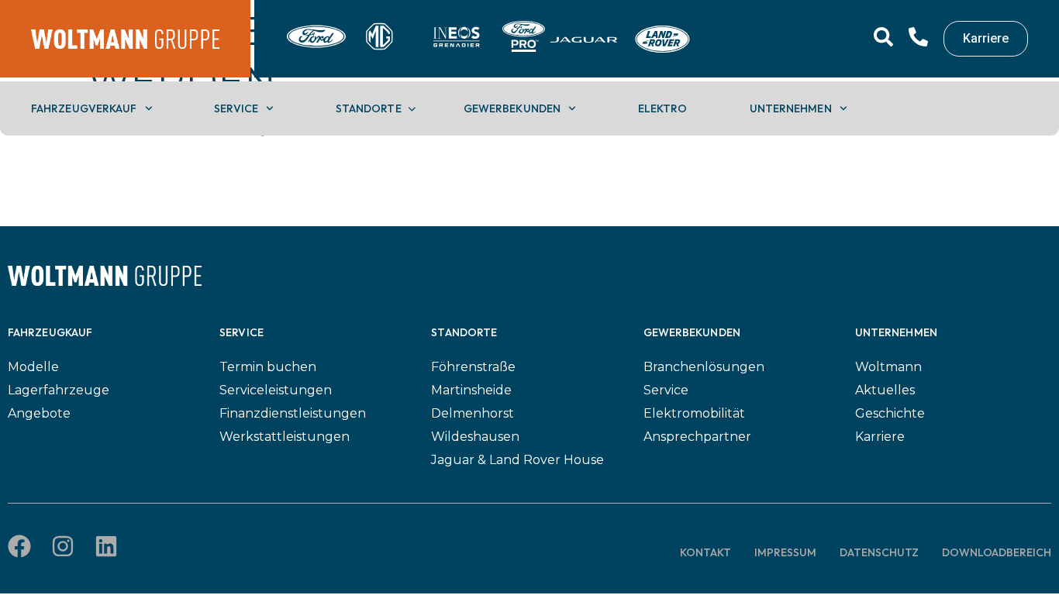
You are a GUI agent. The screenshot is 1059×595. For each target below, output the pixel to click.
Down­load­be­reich (996, 552)
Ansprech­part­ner (697, 436)
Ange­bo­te (39, 413)
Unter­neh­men (791, 108)
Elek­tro (663, 108)
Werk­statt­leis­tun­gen (284, 436)
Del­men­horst (472, 413)
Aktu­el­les (885, 390)
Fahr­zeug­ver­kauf (84, 108)
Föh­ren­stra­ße (473, 366)
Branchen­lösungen (703, 366)
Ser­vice (236, 108)
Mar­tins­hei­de (471, 390)
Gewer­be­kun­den (512, 108)
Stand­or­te (369, 108)
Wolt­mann (888, 366)
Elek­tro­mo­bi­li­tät (694, 413)
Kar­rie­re (880, 436)
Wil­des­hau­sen (475, 436)
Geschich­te (890, 413)
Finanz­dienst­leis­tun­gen (292, 413)
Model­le (33, 366)
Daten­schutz (879, 552)
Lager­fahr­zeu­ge (58, 390)
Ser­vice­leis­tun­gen (275, 390)
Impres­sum (785, 552)
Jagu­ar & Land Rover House (517, 459)
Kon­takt (705, 552)
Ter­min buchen (267, 366)
